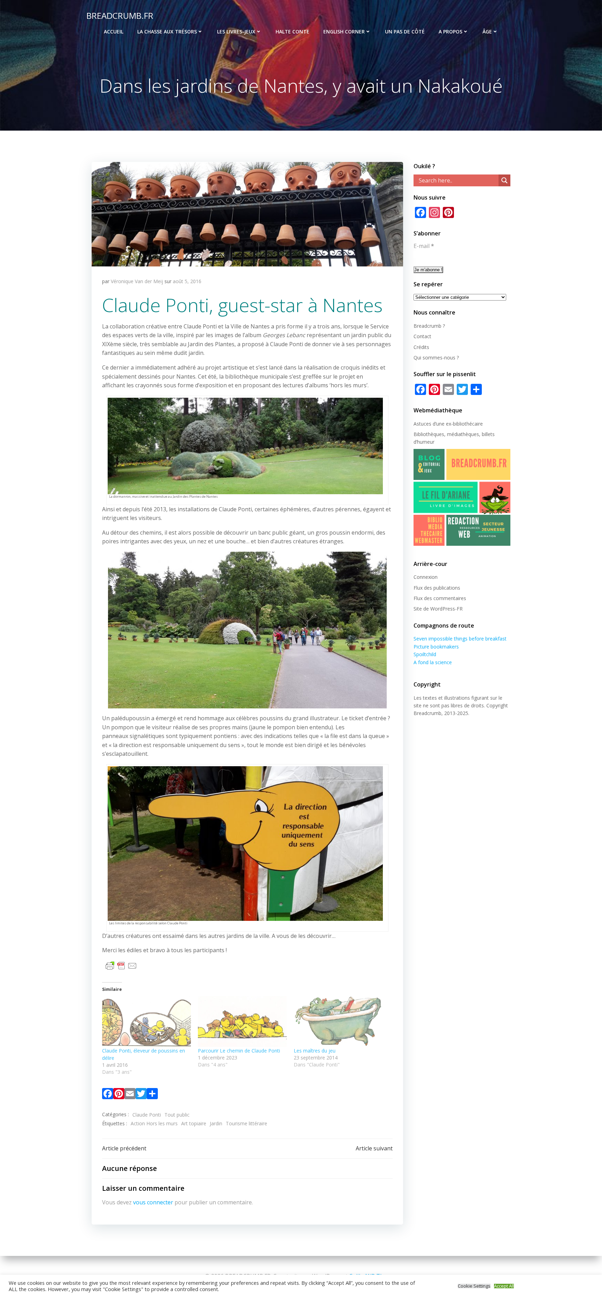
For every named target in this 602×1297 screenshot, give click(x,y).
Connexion (426, 577)
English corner (344, 31)
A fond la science (433, 662)
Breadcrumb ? (429, 326)
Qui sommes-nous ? (436, 357)
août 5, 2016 (187, 281)
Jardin (216, 1123)
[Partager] (152, 1095)
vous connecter (153, 1202)
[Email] (130, 1095)
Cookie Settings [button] (474, 1286)
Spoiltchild (425, 654)
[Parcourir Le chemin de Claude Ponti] (242, 1021)
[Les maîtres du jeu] (338, 1021)
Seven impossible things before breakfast (460, 638)
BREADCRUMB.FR (119, 15)
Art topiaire (193, 1123)
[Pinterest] (118, 1095)
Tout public (177, 1114)
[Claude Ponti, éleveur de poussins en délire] (146, 1021)
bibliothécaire (468, 423)
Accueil (113, 31)
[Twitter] (141, 1095)
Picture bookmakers (436, 646)
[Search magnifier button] (504, 180)
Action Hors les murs (154, 1123)
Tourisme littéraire (246, 1123)
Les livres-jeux (236, 31)
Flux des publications (437, 587)
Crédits (421, 347)
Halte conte (292, 31)
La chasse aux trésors (167, 31)
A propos (450, 31)
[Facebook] (107, 1095)
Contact (422, 336)
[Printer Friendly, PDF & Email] (121, 965)
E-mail (424, 246)
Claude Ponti (146, 1114)
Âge (487, 31)
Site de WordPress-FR (438, 608)
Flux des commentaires (440, 598)
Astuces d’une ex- (433, 423)
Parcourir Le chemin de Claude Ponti (239, 1050)
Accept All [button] (504, 1286)
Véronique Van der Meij (137, 281)
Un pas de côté (405, 31)
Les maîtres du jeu (314, 1050)
